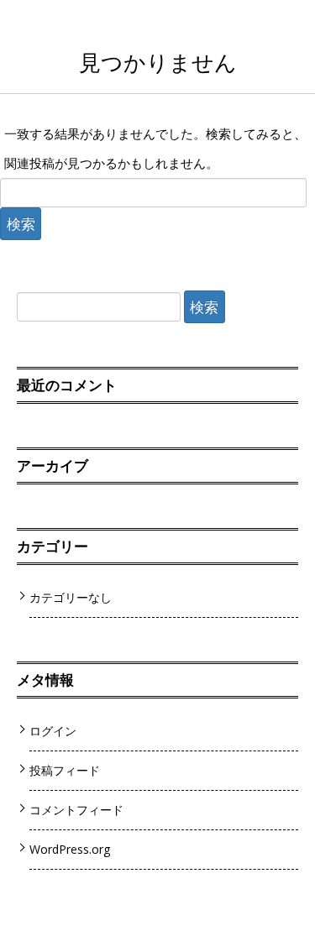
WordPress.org (70, 849)
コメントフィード (76, 810)
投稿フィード (64, 770)
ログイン (52, 731)
